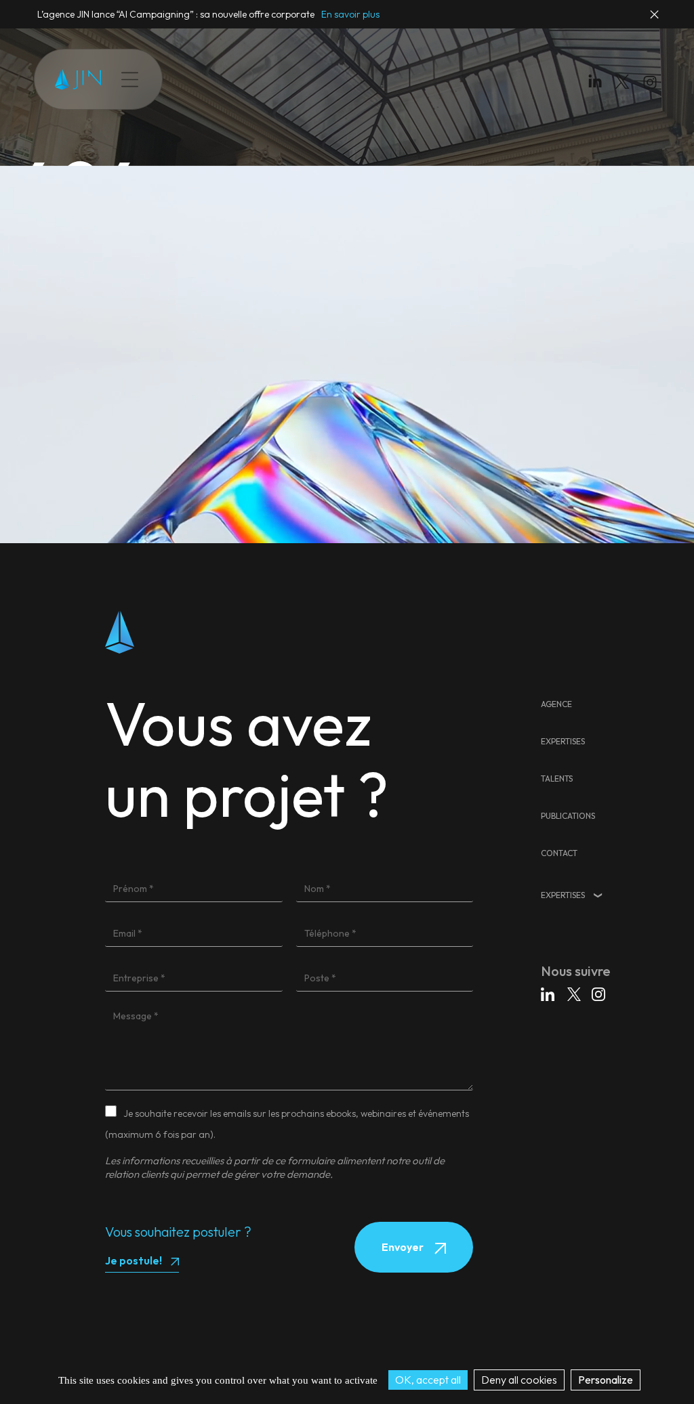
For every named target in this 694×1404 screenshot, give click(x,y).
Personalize (605, 1379)
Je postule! (133, 1260)
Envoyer (404, 1247)
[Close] (655, 20)
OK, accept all (428, 1379)
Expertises (218, 79)
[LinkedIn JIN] (598, 84)
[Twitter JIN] (626, 95)
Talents (274, 79)
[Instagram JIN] (651, 84)
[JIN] (78, 79)
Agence (556, 704)
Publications (334, 79)
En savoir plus (350, 14)
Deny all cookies (519, 1379)
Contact (396, 79)
